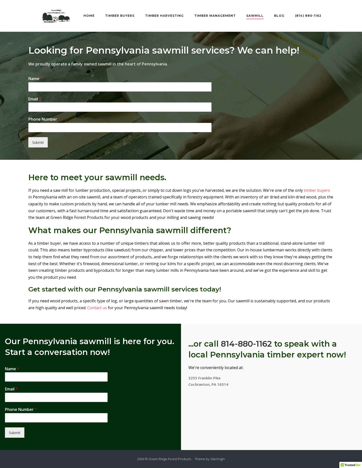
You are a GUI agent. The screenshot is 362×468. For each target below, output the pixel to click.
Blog (279, 15)
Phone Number (44, 119)
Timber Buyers (119, 15)
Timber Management (215, 15)
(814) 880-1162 (308, 15)
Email (34, 99)
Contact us (97, 307)
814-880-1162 (246, 344)
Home (89, 15)
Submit (38, 142)
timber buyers (317, 190)
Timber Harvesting (164, 15)
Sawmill (254, 15)
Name (35, 78)
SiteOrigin (217, 459)
